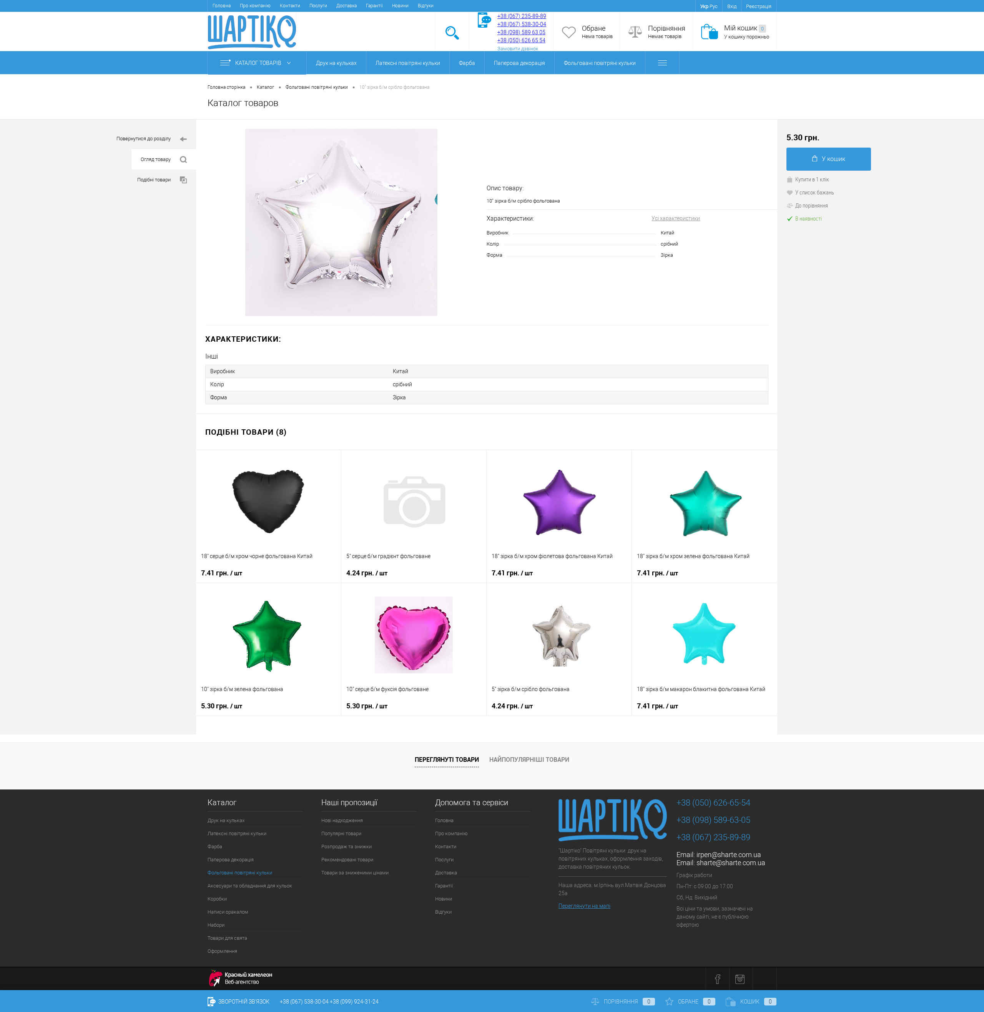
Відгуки (426, 5)
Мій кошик (744, 28)
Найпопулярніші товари (529, 759)
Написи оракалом (228, 912)
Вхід (731, 6)
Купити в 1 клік (812, 179)
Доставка (346, 5)
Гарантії (374, 5)
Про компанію (255, 5)
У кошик (833, 159)
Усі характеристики (676, 218)
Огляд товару (156, 159)
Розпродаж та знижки (346, 846)
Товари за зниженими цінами (355, 873)
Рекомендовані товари (347, 859)
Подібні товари (154, 180)
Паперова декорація (519, 63)
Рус (714, 6)
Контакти (290, 5)
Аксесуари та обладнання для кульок (250, 886)
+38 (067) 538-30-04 (304, 1002)
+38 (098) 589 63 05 (521, 32)
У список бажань (814, 192)
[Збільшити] (341, 222)
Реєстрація (758, 6)
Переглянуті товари (447, 759)
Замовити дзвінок (518, 49)
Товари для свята (227, 938)
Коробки (217, 899)
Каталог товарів (259, 63)
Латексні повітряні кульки (408, 63)
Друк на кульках (336, 63)
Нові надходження (342, 820)
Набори (216, 925)
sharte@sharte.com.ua (730, 863)
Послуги (318, 5)
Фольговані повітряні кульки (600, 63)
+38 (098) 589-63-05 (713, 820)
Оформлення (222, 951)
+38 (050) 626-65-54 (713, 803)
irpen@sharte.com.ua (728, 855)
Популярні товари (341, 833)
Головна (222, 5)
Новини (400, 5)
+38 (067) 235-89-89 (521, 16)
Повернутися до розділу (143, 138)
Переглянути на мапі (584, 906)
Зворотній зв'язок (243, 1002)
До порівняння (811, 205)
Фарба (467, 63)
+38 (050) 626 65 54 (521, 40)
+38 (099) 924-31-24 (354, 1002)
